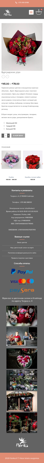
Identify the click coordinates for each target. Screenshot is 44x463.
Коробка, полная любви (33, 177)
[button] (31, 12)
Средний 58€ (10, 126)
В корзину (18, 136)
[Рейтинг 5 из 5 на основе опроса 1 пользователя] (22, 80)
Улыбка (11, 177)
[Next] (42, 167)
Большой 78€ (11, 129)
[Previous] (1, 167)
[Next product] (3, 76)
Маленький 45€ (11, 123)
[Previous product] (7, 76)
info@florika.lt (29, 208)
